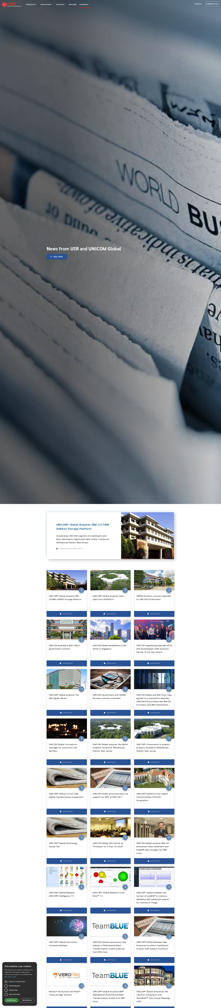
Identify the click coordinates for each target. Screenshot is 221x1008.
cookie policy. (11, 977)
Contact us (211, 4)
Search (198, 4)
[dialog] (19, 984)
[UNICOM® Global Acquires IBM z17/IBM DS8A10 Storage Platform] (147, 513)
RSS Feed (58, 257)
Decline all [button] (27, 1000)
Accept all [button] (11, 1000)
